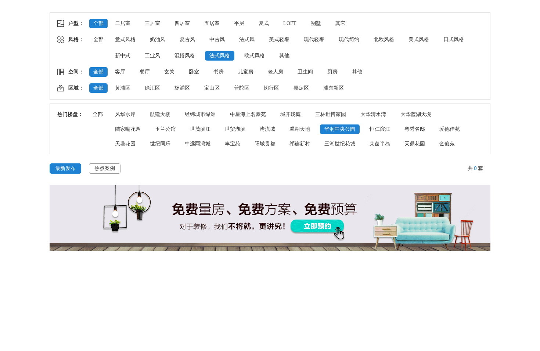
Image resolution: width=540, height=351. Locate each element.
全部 (98, 23)
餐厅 (145, 72)
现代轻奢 (314, 39)
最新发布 (65, 168)
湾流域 (267, 129)
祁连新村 (299, 143)
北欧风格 (384, 39)
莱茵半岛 (380, 143)
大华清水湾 (373, 114)
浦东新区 (333, 88)
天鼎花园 (125, 143)
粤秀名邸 (414, 129)
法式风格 (219, 55)
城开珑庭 (290, 114)
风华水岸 (125, 114)
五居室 (212, 23)
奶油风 (157, 39)
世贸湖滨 (235, 129)
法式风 (247, 39)
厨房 (332, 72)
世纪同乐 (160, 143)
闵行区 (271, 88)
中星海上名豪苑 (248, 114)
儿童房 (245, 72)
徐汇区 (152, 88)
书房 (218, 72)
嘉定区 (301, 88)
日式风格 (453, 39)
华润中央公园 (339, 129)
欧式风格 (254, 55)
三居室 (152, 23)
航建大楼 (160, 114)
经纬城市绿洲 (200, 114)
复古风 (187, 39)
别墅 (316, 23)
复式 (264, 23)
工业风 (152, 55)
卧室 (194, 72)
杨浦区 (182, 88)
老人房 (275, 72)
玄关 (169, 72)
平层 (239, 23)
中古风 (217, 39)
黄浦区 (122, 88)
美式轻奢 (279, 39)
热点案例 (104, 168)
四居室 (182, 23)
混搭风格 (184, 55)
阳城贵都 (265, 143)
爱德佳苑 (449, 129)
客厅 (120, 72)
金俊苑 (447, 143)
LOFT (289, 23)
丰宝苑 (232, 143)
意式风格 (125, 39)
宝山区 (212, 88)
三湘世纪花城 (339, 143)
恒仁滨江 (380, 129)
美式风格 (418, 39)
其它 (340, 23)
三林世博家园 (330, 114)
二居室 (122, 23)
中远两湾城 (197, 143)
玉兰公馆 (165, 129)
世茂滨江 (200, 129)
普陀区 (241, 88)
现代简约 (349, 39)
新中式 (122, 55)
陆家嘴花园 (128, 129)
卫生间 (305, 72)
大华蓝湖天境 (415, 114)
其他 (284, 55)
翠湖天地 (299, 129)
